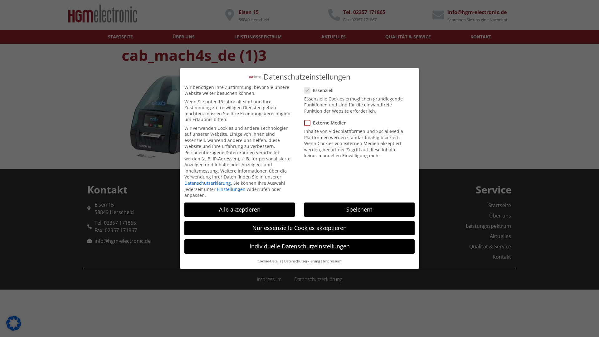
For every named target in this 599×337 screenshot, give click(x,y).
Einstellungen (231, 189)
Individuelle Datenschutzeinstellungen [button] (300, 246)
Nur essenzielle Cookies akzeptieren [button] (299, 228)
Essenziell (323, 90)
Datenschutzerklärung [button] (302, 261)
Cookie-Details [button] (269, 261)
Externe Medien (330, 123)
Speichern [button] (359, 209)
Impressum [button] (332, 261)
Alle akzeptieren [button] (240, 209)
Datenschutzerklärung (207, 183)
